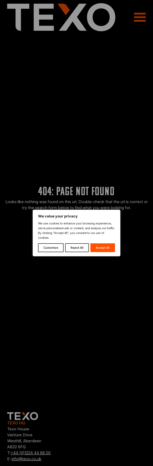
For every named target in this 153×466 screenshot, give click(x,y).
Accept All (103, 247)
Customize (50, 247)
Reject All (77, 247)
